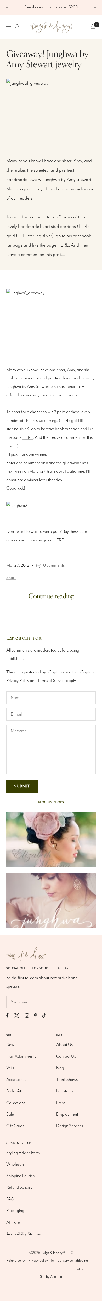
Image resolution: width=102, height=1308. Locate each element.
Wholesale (15, 1164)
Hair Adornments (21, 1056)
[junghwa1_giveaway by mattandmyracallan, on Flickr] (51, 108)
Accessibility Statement (26, 1234)
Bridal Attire (16, 1091)
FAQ (10, 1199)
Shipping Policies (20, 1176)
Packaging (15, 1210)
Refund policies (19, 1187)
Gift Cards (15, 1126)
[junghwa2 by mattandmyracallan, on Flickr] (51, 506)
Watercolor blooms (25, 624)
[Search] (17, 26)
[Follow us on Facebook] (10, 1015)
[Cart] (93, 26)
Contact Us (66, 1056)
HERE (63, 245)
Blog (60, 1068)
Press (60, 1102)
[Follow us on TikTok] (46, 1015)
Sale (10, 1114)
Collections (15, 1102)
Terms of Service (51, 680)
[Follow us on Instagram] (29, 1015)
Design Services (69, 1126)
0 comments (54, 565)
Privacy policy (38, 1261)
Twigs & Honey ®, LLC (57, 1253)
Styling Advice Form (23, 1152)
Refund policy (16, 1261)
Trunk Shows (67, 1079)
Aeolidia (56, 1277)
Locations (64, 1091)
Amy (77, 161)
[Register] (84, 1002)
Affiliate (13, 1222)
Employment (67, 1114)
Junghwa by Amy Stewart (67, 179)
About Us (64, 1044)
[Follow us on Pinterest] (38, 1015)
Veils (10, 1068)
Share (11, 577)
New (10, 1044)
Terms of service (61, 1261)
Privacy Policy (17, 680)
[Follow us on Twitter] (19, 1015)
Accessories (16, 1079)
